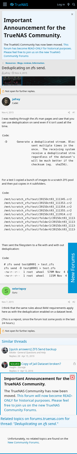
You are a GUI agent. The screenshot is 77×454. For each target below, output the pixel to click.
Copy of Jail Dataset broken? (41, 364)
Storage (22, 367)
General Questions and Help (32, 352)
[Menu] (5, 4)
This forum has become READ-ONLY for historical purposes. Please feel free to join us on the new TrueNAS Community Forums (38, 50)
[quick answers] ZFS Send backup (32, 349)
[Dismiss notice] (71, 15)
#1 (74, 112)
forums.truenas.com (47, 418)
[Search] (73, 4)
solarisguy (19, 288)
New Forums (72, 268)
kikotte (12, 352)
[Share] (69, 113)
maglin (12, 367)
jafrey (7, 73)
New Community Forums (23, 442)
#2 (74, 301)
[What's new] (68, 4)
